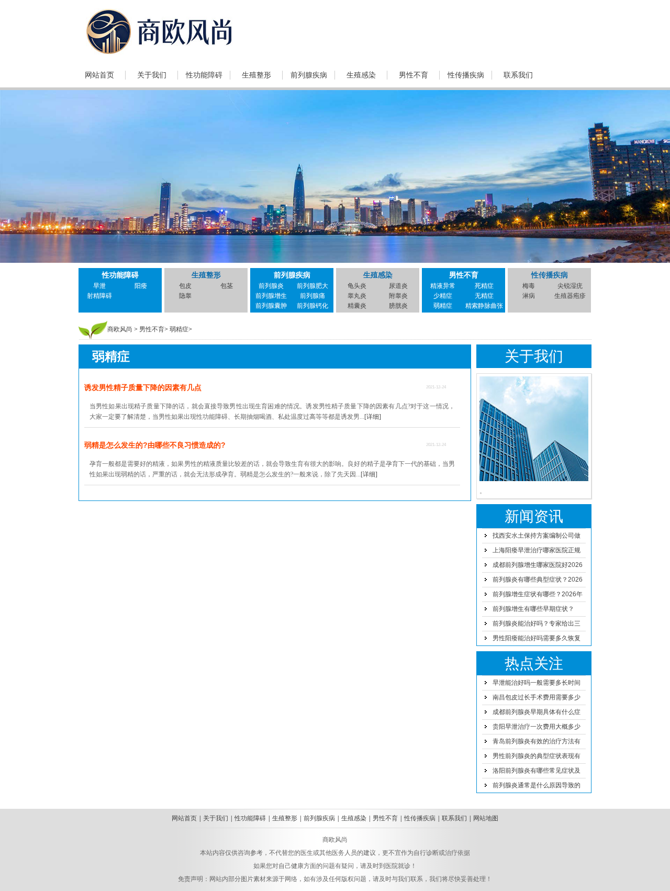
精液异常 (442, 285)
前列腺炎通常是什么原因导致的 (536, 785)
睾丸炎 (357, 295)
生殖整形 (256, 75)
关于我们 (151, 75)
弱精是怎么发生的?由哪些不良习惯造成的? (155, 445)
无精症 (484, 295)
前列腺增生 (271, 295)
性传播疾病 (466, 75)
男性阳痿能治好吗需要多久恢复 (536, 638)
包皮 (185, 285)
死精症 (484, 285)
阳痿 (141, 285)
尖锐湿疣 (570, 285)
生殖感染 (361, 75)
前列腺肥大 (312, 285)
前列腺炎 (271, 285)
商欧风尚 (119, 329)
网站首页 (99, 75)
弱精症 (442, 305)
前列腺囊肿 (271, 305)
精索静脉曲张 (484, 305)
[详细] (372, 416)
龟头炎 (357, 285)
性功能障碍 (204, 75)
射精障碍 (99, 295)
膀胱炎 (398, 305)
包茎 (226, 285)
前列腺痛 (312, 295)
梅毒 (528, 285)
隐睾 (185, 295)
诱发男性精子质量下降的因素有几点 (143, 387)
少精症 (442, 295)
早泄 (99, 285)
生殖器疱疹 (570, 295)
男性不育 (413, 75)
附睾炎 (398, 295)
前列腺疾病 (309, 75)
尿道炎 (398, 285)
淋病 (528, 295)
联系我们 (518, 75)
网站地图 (485, 818)
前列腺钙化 (312, 305)
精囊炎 (357, 305)
